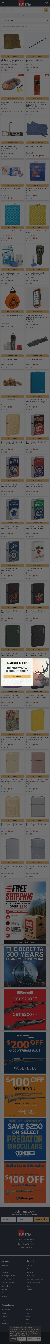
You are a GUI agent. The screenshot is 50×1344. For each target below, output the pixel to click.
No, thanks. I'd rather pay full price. (17, 681)
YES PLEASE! (17, 676)
